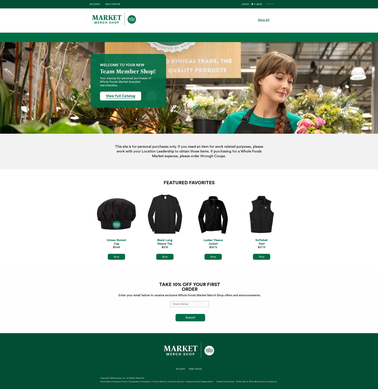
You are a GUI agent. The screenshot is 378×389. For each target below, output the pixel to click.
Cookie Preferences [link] (225, 381)
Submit (190, 317)
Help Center (112, 4)
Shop (116, 257)
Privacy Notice (159, 381)
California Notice (175, 381)
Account (94, 4)
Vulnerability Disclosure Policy (114, 381)
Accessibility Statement (140, 381)
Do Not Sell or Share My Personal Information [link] (256, 381)
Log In (245, 4)
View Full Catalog (120, 96)
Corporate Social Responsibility (200, 381)
